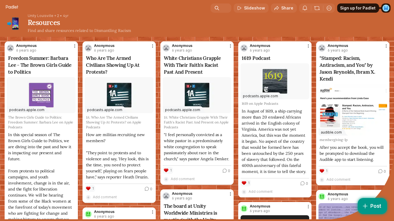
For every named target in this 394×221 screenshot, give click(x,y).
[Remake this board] (317, 8)
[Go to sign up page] (386, 8)
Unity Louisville (40, 16)
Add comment (105, 197)
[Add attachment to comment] (88, 197)
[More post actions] (75, 46)
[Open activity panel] (305, 8)
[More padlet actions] (329, 8)
